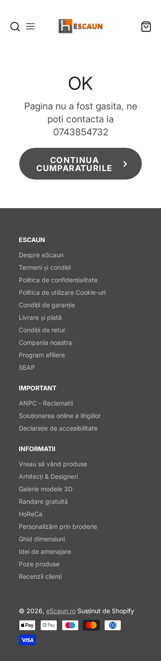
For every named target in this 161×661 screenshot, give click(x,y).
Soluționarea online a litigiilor (60, 415)
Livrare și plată (40, 317)
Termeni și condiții (45, 267)
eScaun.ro (61, 611)
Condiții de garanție (47, 305)
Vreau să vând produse (53, 464)
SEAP (27, 367)
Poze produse (39, 564)
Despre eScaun (41, 255)
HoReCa (30, 514)
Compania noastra (45, 342)
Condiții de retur (42, 330)
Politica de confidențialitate (58, 280)
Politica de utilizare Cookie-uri (62, 292)
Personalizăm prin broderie (58, 526)
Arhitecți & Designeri (48, 476)
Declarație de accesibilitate (58, 428)
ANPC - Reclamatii (46, 403)
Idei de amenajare (45, 551)
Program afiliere (42, 355)
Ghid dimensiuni (42, 539)
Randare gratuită (43, 501)
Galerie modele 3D (45, 489)
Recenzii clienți (40, 576)
